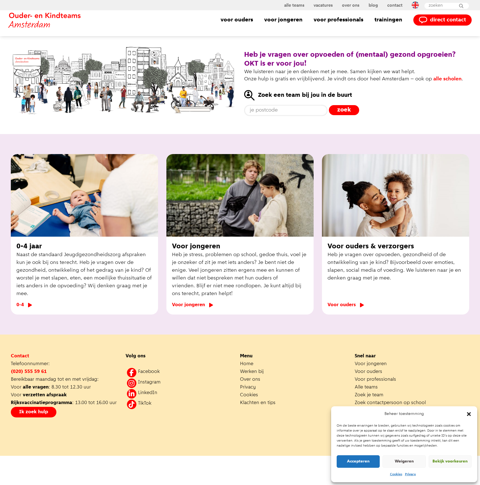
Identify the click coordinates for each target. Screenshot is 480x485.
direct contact (448, 20)
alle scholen (447, 79)
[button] (469, 414)
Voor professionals (338, 20)
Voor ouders (237, 20)
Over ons (350, 5)
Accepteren (358, 461)
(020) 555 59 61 (29, 371)
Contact (394, 5)
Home (246, 364)
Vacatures (323, 5)
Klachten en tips (258, 402)
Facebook (149, 371)
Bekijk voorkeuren (450, 461)
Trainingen (388, 20)
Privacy (410, 474)
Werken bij (252, 371)
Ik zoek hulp (33, 412)
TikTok (144, 403)
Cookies (396, 474)
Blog (373, 5)
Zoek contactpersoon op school (391, 402)
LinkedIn (147, 392)
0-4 (20, 305)
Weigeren (404, 461)
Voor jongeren (283, 20)
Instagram (149, 382)
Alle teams (294, 5)
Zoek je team (369, 395)
